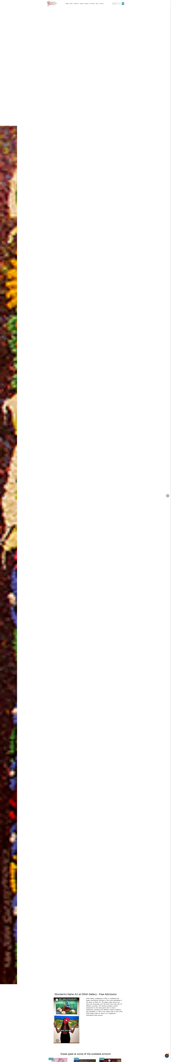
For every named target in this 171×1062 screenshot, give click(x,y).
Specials (86, 3)
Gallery (81, 3)
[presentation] (3, 495)
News (97, 3)
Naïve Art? (76, 3)
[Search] (123, 3)
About (71, 3)
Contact (102, 3)
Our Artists (92, 3)
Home (67, 3)
